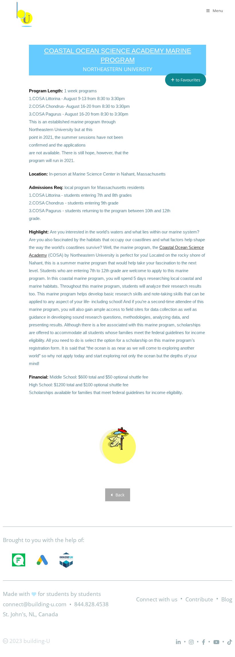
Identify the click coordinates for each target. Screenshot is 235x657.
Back (119, 495)
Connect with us (156, 599)
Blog (226, 599)
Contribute (199, 599)
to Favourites (187, 80)
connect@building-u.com (34, 604)
